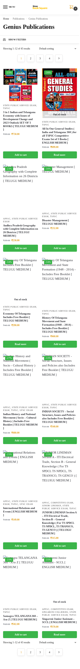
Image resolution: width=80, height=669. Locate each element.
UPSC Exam (26, 410)
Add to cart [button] (21, 154)
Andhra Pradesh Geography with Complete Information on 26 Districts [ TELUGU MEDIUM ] (20, 230)
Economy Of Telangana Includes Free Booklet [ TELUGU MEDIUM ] (17, 317)
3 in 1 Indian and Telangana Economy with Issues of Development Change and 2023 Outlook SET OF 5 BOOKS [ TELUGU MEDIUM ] (20, 121)
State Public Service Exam (19, 105)
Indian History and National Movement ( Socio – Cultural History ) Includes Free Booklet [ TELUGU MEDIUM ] (20, 421)
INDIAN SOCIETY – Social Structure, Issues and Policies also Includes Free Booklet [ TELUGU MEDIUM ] (58, 416)
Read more (59, 154)
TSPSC (6, 108)
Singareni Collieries (55, 612)
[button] (72, 7)
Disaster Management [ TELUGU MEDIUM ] (55, 222)
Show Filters (17, 39)
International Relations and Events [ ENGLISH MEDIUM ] (20, 511)
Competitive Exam (62, 503)
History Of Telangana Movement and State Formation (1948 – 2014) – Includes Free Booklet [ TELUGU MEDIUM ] (57, 324)
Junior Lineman (51, 505)
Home (6, 18)
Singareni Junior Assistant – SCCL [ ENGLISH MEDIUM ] (59, 620)
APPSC (6, 219)
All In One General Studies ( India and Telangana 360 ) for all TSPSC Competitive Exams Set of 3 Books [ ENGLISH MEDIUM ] (59, 135)
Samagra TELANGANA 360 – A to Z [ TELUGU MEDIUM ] (20, 617)
